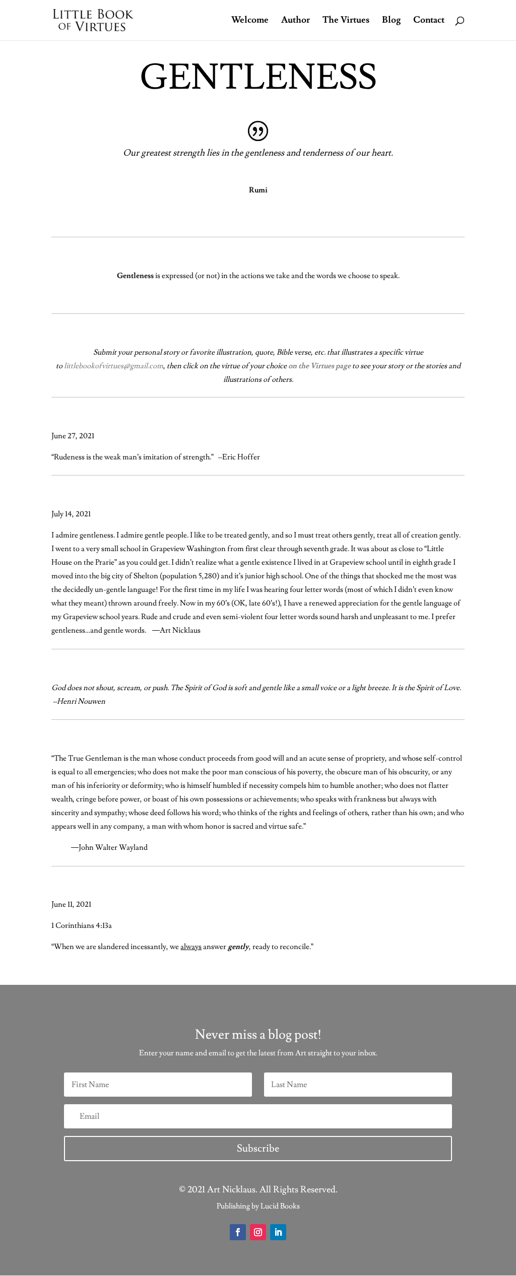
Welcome (250, 21)
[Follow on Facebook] (238, 1232)
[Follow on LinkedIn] (278, 1232)
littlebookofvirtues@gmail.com (113, 366)
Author (295, 21)
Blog (391, 21)
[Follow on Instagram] (258, 1232)
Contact (428, 21)
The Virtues (345, 21)
